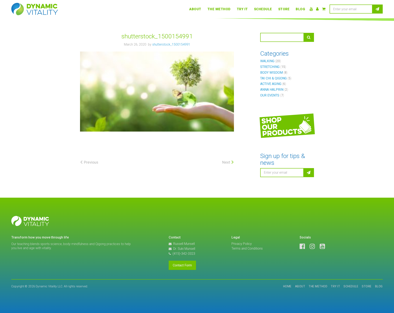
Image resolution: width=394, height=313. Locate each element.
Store (284, 9)
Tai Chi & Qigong (275, 78)
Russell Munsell (184, 244)
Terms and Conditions (247, 248)
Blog (300, 9)
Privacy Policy (241, 244)
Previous (91, 162)
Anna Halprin (273, 90)
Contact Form (182, 265)
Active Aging (272, 84)
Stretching (272, 67)
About (195, 9)
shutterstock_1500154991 (171, 44)
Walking (270, 61)
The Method (219, 9)
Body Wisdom (273, 73)
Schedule (263, 9)
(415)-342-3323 (184, 254)
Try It (242, 9)
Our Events (271, 95)
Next (226, 162)
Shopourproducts (281, 126)
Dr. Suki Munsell (184, 249)
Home (287, 286)
